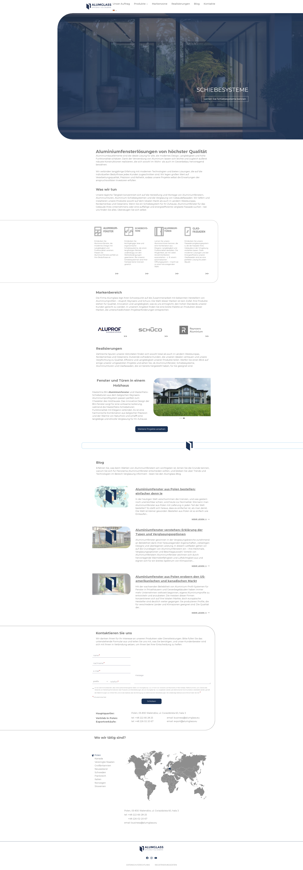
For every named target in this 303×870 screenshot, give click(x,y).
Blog (197, 3)
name (96, 655)
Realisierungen (181, 3)
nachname (99, 663)
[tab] (180, 418)
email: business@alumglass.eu (183, 717)
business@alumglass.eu (144, 822)
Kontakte (209, 3)
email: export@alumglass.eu (182, 721)
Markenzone (159, 3)
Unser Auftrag (121, 3)
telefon (114, 681)
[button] (182, 397)
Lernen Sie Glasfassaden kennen (227, 99)
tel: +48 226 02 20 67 (142, 721)
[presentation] (111, 496)
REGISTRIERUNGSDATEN (166, 865)
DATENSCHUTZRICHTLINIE (138, 865)
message (139, 675)
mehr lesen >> (200, 519)
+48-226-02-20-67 (137, 818)
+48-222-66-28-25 (137, 814)
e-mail (96, 671)
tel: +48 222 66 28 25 (142, 717)
